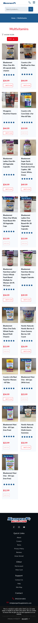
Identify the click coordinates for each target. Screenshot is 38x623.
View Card (19, 570)
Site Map (19, 587)
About (19, 537)
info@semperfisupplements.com (20, 603)
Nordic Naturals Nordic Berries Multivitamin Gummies (27, 427)
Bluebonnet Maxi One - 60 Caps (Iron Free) (9, 427)
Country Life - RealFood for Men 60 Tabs (28, 65)
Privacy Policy (19, 548)
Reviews (19, 552)
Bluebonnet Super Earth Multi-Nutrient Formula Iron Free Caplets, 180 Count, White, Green (28, 161)
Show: (10, 39)
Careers (19, 541)
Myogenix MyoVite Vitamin (10, 112)
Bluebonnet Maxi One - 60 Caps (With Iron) (27, 379)
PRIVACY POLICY (14, 619)
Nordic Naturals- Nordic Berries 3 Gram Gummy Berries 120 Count (27, 329)
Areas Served (19, 556)
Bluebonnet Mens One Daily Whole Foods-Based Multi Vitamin (9, 329)
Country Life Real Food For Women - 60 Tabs (10, 379)
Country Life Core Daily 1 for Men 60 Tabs (27, 113)
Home (13, 18)
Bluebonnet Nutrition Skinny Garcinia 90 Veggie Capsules (27, 272)
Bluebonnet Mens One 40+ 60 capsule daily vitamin (9, 65)
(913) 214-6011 (20, 599)
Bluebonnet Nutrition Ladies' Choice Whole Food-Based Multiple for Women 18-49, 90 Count (9, 272)
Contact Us (19, 580)
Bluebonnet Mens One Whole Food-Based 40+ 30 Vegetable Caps (10, 218)
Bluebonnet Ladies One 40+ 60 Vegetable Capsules (9, 161)
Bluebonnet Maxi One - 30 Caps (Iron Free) (9, 476)
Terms (19, 545)
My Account (19, 566)
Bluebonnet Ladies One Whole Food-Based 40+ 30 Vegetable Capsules (26, 218)
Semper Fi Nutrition (10, 2)
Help (19, 583)
